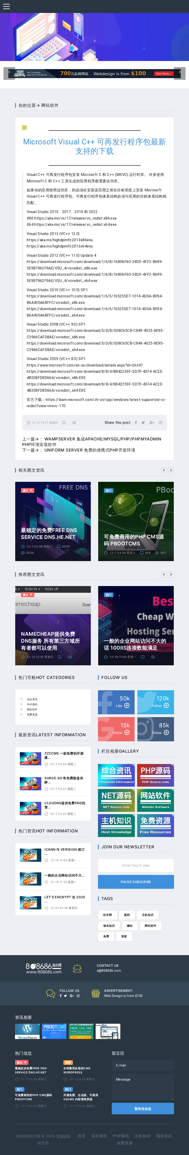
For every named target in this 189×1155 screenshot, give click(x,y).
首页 (82, 1136)
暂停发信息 (143, 1109)
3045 (66, 546)
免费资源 (32, 714)
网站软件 (50, 105)
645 (148, 552)
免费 (106, 936)
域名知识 (109, 925)
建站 (130, 925)
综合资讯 (32, 699)
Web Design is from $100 (123, 996)
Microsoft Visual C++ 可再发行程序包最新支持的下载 (94, 146)
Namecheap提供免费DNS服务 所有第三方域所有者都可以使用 (50, 641)
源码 (127, 915)
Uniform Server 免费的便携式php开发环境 (90, 450)
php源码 (121, 1136)
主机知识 (148, 915)
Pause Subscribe (136, 882)
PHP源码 (32, 704)
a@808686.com (109, 970)
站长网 (107, 915)
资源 (124, 936)
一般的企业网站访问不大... (64, 875)
